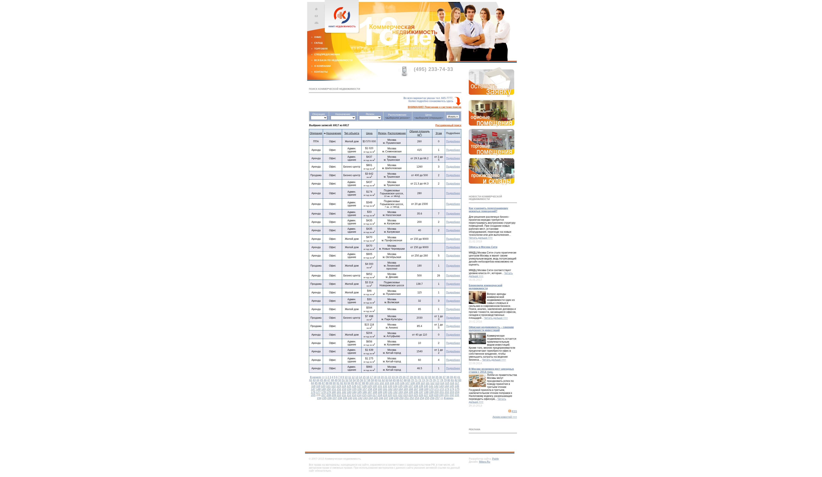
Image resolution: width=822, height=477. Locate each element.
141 (431, 386)
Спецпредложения (327, 54)
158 (370, 389)
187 (370, 392)
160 (380, 389)
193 (400, 392)
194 (406, 392)
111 (428, 383)
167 (416, 389)
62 (383, 380)
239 (345, 398)
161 (385, 389)
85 (316, 383)
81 (452, 380)
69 (408, 380)
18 (375, 377)
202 (447, 392)
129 (369, 386)
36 (440, 377)
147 (313, 389)
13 (356, 377)
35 (436, 377)
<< (323, 377)
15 (364, 377)
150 (328, 389)
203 (452, 392)
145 (452, 386)
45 (321, 380)
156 (359, 389)
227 (426, 395)
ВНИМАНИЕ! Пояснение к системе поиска (434, 107)
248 (391, 398)
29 (415, 377)
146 (457, 386)
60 (376, 380)
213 (354, 395)
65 (394, 380)
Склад (318, 43)
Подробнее (453, 141)
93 (345, 383)
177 (318, 392)
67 (401, 380)
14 (360, 377)
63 (387, 380)
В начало (315, 377)
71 (416, 380)
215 (364, 395)
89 (330, 383)
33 (429, 377)
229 (436, 395)
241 (355, 398)
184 (354, 392)
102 (382, 383)
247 (386, 398)
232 (452, 395)
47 (328, 380)
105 (397, 383)
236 (329, 398)
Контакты (321, 71)
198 (426, 392)
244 (370, 398)
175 (457, 389)
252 (412, 398)
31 (422, 377)
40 (455, 377)
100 (371, 383)
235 (324, 398)
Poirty (495, 458)
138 (416, 386)
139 (421, 386)
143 (441, 386)
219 (385, 395)
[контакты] (316, 16)
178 (323, 392)
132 (385, 386)
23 (393, 377)
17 (371, 377)
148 (318, 389)
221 (395, 395)
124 (344, 386)
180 (334, 392)
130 (374, 386)
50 (339, 380)
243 (365, 398)
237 (334, 398)
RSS (514, 411)
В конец (448, 398)
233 (457, 395)
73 (423, 380)
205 (313, 395)
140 (426, 386)
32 (425, 377)
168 (421, 389)
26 (404, 377)
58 (368, 380)
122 (333, 386)
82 (456, 380)
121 (328, 386)
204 (457, 392)
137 (410, 386)
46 (325, 380)
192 (395, 392)
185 (359, 392)
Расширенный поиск (448, 125)
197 (421, 392)
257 (437, 398)
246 (381, 398)
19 (378, 377)
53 (350, 380)
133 (390, 386)
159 (375, 389)
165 (406, 389)
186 (364, 392)
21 (385, 377)
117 (457, 383)
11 (349, 377)
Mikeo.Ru (484, 461)
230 (441, 395)
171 (436, 389)
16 (367, 377)
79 (445, 380)
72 (419, 380)
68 (405, 380)
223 (405, 395)
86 (319, 383)
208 (328, 395)
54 (354, 380)
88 (327, 383)
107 (407, 383)
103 (387, 383)
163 (395, 389)
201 (441, 392)
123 (339, 386)
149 (323, 389)
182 (344, 392)
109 (417, 383)
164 (400, 389)
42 (310, 380)
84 (312, 383)
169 (426, 389)
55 (357, 380)
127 (359, 386)
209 (334, 395)
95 (352, 383)
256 (432, 398)
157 (364, 389)
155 (354, 389)
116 (452, 383)
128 (364, 386)
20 (382, 377)
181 (339, 392)
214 (359, 395)
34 (433, 377)
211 (344, 395)
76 (434, 380)
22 (389, 377)
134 (395, 386)
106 (402, 383)
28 (411, 377)
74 (427, 380)
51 (343, 380)
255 (427, 398)
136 (405, 386)
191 (390, 392)
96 (356, 383)
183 (349, 392)
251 (406, 398)
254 (422, 398)
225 (416, 395)
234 (319, 398)
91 (338, 383)
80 (448, 380)
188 (375, 392)
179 (328, 392)
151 (334, 389)
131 (380, 386)
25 (400, 377)
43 (314, 380)
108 (412, 383)
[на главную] (316, 10)
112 (432, 383)
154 (349, 389)
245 (376, 398)
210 (339, 395)
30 (418, 377)
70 (412, 380)
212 (349, 395)
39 (451, 377)
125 (349, 386)
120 (323, 386)
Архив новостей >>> (505, 417)
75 (430, 380)
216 (369, 395)
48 (332, 380)
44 (317, 380)
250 (401, 398)
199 (431, 392)
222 (400, 395)
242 (360, 398)
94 (348, 383)
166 (411, 389)
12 (353, 377)
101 (376, 383)
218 (380, 395)
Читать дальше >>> (481, 237)
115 (447, 383)
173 (447, 389)
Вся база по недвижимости (333, 60)
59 (372, 380)
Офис (318, 37)
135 (400, 386)
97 (359, 383)
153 (344, 389)
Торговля (321, 48)
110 (423, 383)
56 (361, 380)
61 (379, 380)
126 (354, 386)
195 (411, 392)
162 (390, 389)
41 (458, 377)
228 (431, 395)
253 (417, 398)
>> (441, 398)
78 (441, 380)
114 (442, 383)
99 (367, 383)
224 (410, 395)
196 (416, 392)
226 (421, 395)
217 (374, 395)
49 (336, 380)
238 (340, 398)
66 (397, 380)
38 (447, 377)
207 (323, 395)
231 (446, 395)
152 (339, 389)
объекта (351, 133)
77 (437, 380)
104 (392, 383)
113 (437, 383)
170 (431, 389)
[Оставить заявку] (491, 95)
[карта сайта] (316, 23)
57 (365, 380)
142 (436, 386)
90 (334, 383)
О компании (322, 66)
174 (452, 389)
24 (396, 377)
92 (341, 383)
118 (313, 386)
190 (385, 392)
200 (436, 392)
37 (444, 377)
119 (318, 386)
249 (396, 398)
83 (459, 380)
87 (323, 383)
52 (346, 380)
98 (363, 383)
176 (313, 392)
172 (441, 389)
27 (407, 377)
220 (390, 395)
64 (390, 380)
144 (446, 386)
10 (346, 377)
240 (350, 398)
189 (380, 392)
